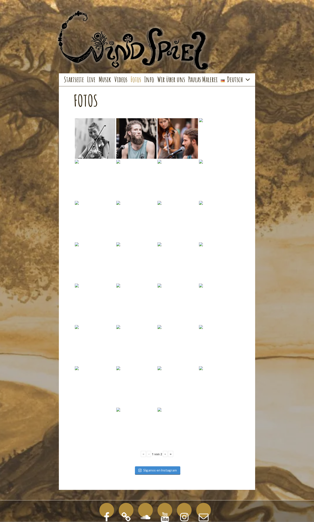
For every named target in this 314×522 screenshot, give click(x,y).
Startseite (74, 79)
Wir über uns (171, 79)
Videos (120, 79)
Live (91, 79)
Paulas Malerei (203, 79)
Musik (105, 79)
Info (149, 79)
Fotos (136, 79)
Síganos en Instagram (160, 470)
